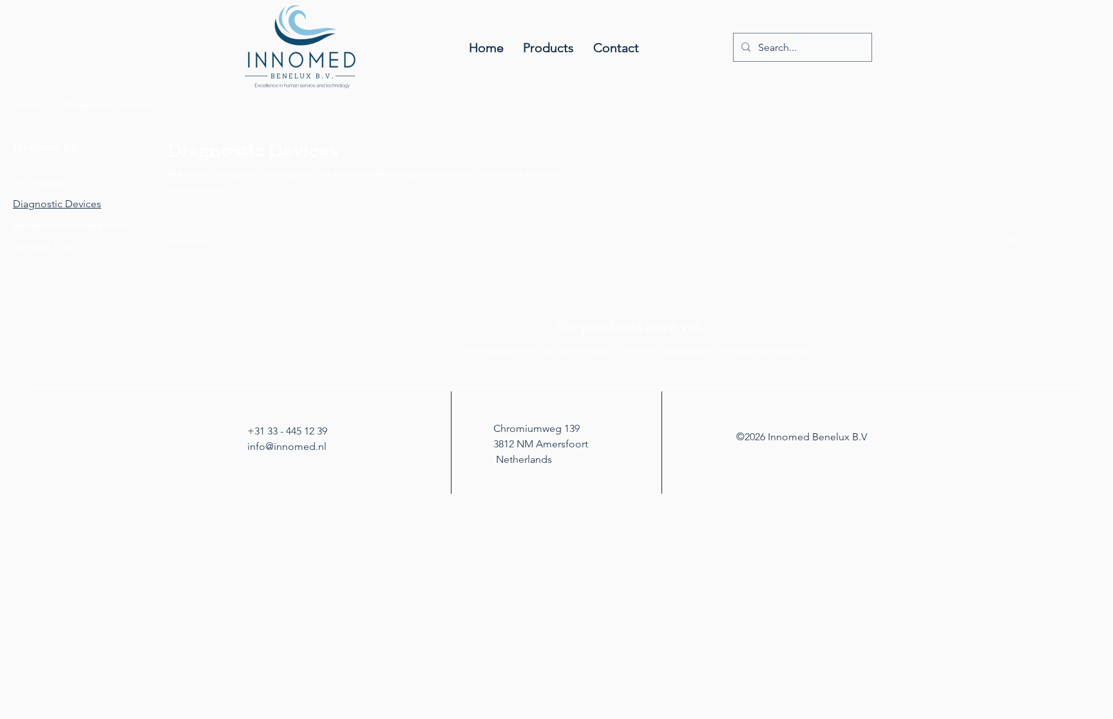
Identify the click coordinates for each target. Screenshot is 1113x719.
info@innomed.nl (287, 446)
